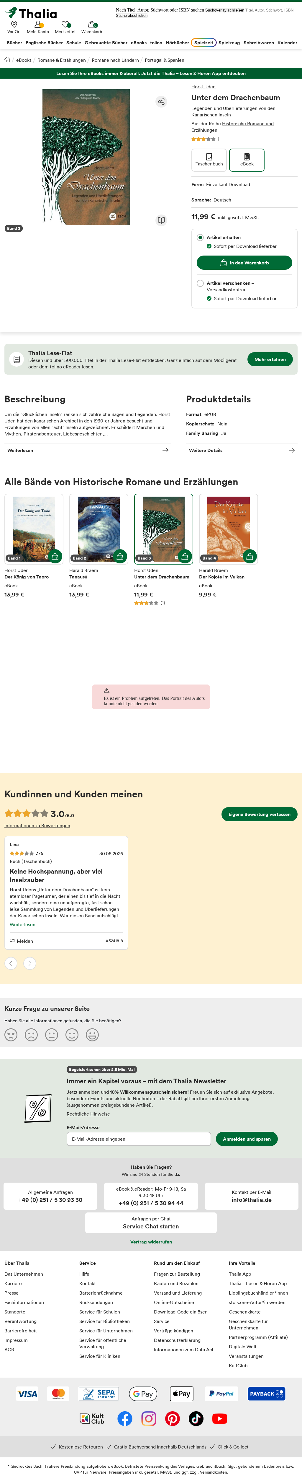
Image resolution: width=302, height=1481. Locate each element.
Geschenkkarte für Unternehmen (248, 1324)
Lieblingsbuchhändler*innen (258, 1293)
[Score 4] (71, 1034)
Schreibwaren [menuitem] (259, 42)
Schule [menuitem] (73, 42)
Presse (11, 1293)
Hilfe (84, 1274)
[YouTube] (219, 1419)
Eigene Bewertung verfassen (259, 814)
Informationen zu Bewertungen (37, 825)
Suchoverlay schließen (224, 10)
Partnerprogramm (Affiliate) (258, 1337)
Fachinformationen (24, 1302)
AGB (9, 1349)
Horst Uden (203, 87)
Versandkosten (213, 1472)
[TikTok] (196, 1419)
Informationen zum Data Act (184, 1349)
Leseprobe (161, 220)
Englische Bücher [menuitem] (44, 42)
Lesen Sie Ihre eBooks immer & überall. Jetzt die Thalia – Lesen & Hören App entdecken (151, 73)
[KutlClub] (92, 1419)
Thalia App (240, 1274)
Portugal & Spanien (164, 60)
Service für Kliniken (99, 1356)
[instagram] (148, 1419)
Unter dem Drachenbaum (163, 550)
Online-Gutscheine (174, 1302)
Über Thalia (16, 1263)
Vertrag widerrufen (151, 1241)
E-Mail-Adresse (83, 1127)
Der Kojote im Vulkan (228, 550)
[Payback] (266, 1394)
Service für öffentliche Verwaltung (102, 1343)
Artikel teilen (161, 102)
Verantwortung (20, 1321)
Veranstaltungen (246, 1356)
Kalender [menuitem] (287, 42)
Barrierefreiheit (20, 1331)
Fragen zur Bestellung (177, 1274)
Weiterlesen (20, 450)
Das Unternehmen (23, 1274)
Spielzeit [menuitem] (203, 42)
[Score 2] (31, 1034)
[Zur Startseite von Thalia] (33, 13)
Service (87, 1263)
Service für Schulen (99, 1312)
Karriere (13, 1283)
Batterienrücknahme (101, 1293)
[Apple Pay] (181, 1394)
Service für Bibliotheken (104, 1321)
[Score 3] (51, 1034)
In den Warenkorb (249, 262)
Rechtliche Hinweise (88, 1114)
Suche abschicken (131, 15)
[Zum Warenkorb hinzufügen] (55, 556)
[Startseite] (7, 59)
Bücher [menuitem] (14, 42)
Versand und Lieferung (178, 1293)
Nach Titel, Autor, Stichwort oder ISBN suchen (160, 9)
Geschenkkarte (245, 1312)
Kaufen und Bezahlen (176, 1283)
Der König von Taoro (33, 550)
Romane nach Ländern (115, 60)
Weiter (29, 963)
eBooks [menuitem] (139, 42)
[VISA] (27, 1394)
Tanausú (98, 550)
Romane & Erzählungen (61, 60)
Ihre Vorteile (242, 1263)
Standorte (14, 1312)
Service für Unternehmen (106, 1331)
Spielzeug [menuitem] (229, 42)
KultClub (238, 1365)
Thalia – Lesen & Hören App (258, 1283)
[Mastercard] (58, 1394)
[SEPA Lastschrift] (98, 1394)
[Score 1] (10, 1034)
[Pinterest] (172, 1419)
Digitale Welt (243, 1347)
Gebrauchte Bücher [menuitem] (106, 42)
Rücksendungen (96, 1302)
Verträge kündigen (173, 1331)
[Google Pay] (143, 1394)
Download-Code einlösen (181, 1312)
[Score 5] (92, 1034)
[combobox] (200, 237)
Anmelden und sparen (247, 1139)
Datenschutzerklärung (177, 1340)
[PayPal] (221, 1394)
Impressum (16, 1340)
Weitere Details (205, 450)
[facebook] (124, 1419)
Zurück (10, 963)
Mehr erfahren (270, 359)
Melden (25, 941)
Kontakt (87, 1283)
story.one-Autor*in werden (257, 1302)
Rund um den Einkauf (177, 1263)
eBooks (24, 60)
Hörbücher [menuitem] (177, 42)
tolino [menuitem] (156, 42)
